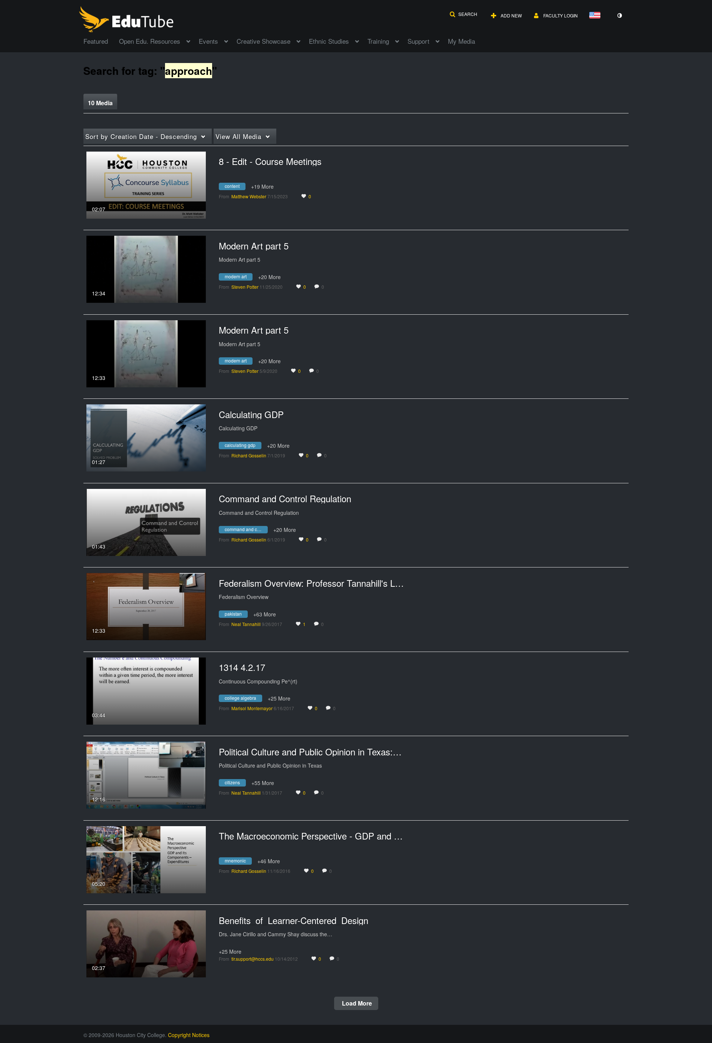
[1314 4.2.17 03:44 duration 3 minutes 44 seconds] (146, 690)
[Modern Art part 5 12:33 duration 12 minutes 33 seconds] (146, 353)
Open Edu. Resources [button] (149, 41)
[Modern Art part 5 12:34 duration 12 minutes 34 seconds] (146, 268)
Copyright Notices (189, 1035)
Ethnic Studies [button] (329, 41)
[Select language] (596, 16)
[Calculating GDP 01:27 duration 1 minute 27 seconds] (146, 437)
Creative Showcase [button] (263, 41)
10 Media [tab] (100, 103)
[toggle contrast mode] (619, 15)
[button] (463, 14)
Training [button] (378, 41)
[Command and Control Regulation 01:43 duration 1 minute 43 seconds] (146, 521)
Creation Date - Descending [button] (141, 136)
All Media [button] (238, 136)
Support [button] (418, 41)
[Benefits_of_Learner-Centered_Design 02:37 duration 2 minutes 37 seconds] (146, 943)
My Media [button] (461, 41)
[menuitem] (101, 40)
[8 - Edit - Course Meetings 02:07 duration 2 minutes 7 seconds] (146, 184)
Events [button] (208, 41)
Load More (356, 1003)
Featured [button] (95, 41)
